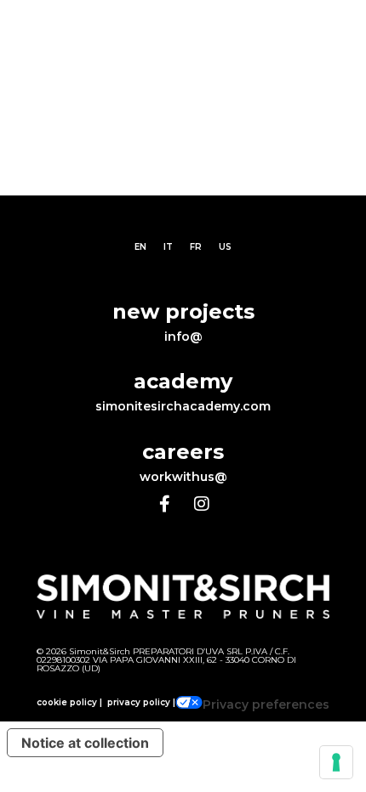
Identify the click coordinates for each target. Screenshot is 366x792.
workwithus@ (183, 476)
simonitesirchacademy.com (183, 406)
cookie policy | (69, 702)
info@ (183, 336)
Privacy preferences (266, 704)
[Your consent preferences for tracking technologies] (336, 762)
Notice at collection (85, 742)
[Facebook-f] (164, 503)
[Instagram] (201, 503)
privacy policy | (141, 702)
